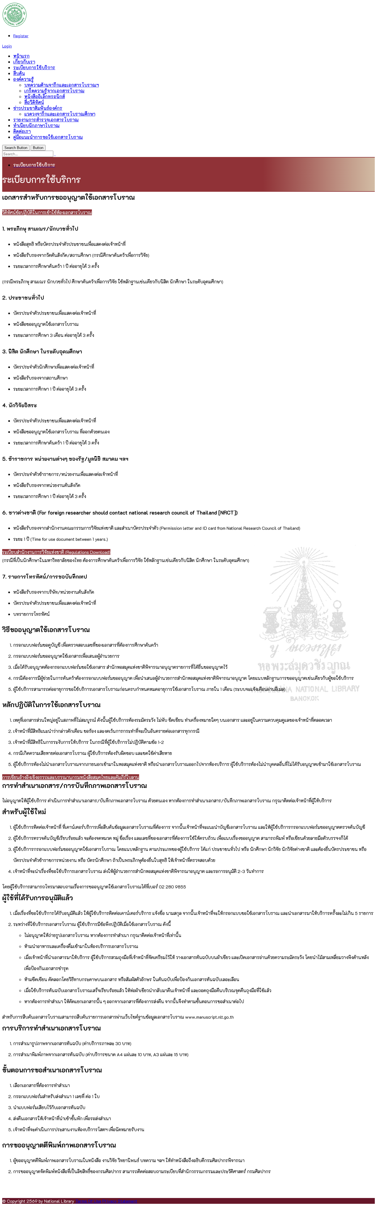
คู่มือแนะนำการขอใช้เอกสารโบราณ (48, 137)
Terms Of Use (88, 1201)
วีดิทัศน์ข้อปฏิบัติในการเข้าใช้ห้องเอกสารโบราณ (47, 212)
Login (7, 46)
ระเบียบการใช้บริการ (34, 67)
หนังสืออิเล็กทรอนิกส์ (44, 96)
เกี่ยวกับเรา (24, 62)
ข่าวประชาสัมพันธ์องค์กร (37, 108)
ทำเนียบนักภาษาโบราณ (36, 125)
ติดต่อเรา (22, 131)
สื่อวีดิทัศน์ (34, 102)
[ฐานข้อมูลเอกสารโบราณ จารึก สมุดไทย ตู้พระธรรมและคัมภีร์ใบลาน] (14, 25)
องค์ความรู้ (23, 79)
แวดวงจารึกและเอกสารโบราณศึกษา (59, 114)
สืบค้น (19, 73)
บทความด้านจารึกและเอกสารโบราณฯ (61, 85)
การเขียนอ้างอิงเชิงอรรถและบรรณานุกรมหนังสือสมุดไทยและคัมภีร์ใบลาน (70, 777)
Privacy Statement (119, 1201)
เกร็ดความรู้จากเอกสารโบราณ (54, 91)
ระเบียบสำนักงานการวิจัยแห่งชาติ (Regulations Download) (56, 552)
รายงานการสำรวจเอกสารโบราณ (46, 120)
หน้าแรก (21, 56)
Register (20, 35)
